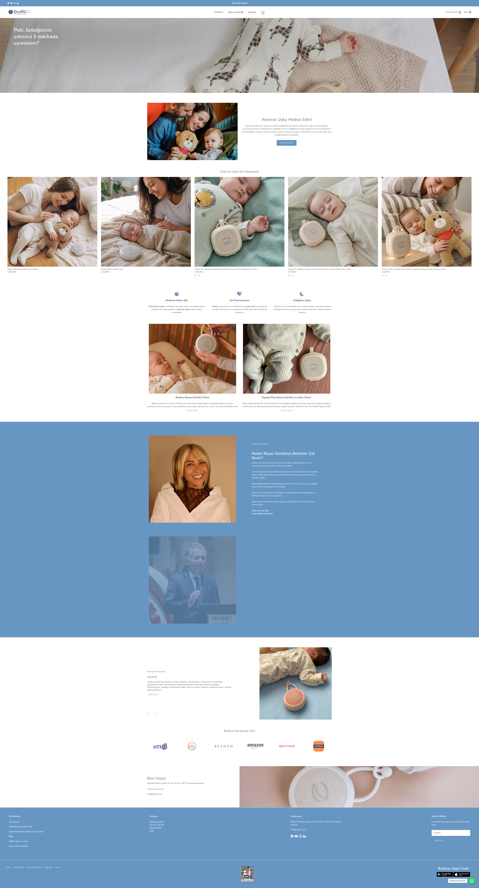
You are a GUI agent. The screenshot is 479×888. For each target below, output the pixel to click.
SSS (263, 12)
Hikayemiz (252, 12)
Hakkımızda (48, 867)
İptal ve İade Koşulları (34, 867)
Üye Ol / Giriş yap (157, 824)
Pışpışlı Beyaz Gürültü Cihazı (20, 826)
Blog (152, 830)
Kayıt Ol (439, 841)
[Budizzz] (19, 12)
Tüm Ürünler (14, 821)
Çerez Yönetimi (156, 827)
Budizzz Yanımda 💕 (235, 12)
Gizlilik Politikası (18, 867)
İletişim (57, 867)
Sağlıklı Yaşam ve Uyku (18, 841)
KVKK (8, 867)
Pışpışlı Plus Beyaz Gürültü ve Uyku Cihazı (26, 831)
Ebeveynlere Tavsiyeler (18, 846)
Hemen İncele (23, 53)
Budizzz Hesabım (157, 821)
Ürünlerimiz (218, 12)
